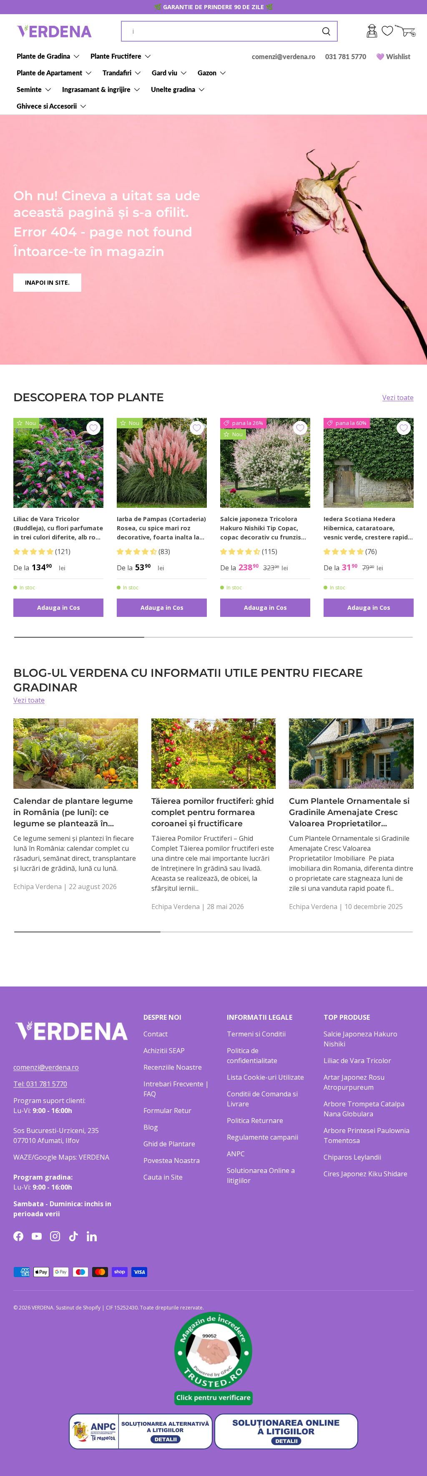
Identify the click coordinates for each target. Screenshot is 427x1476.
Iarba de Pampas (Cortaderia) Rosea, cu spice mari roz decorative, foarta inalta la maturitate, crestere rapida (161, 528)
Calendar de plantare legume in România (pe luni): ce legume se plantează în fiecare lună (73, 813)
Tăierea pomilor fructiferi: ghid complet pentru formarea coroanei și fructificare (212, 812)
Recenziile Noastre (172, 1067)
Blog (150, 1127)
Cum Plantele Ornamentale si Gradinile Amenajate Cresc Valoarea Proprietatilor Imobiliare (349, 813)
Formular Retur (167, 1110)
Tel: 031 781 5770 (40, 1083)
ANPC (236, 1153)
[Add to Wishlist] (93, 428)
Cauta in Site (163, 1177)
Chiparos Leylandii (352, 1157)
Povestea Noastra (171, 1160)
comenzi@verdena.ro (283, 56)
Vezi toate (398, 397)
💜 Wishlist (393, 56)
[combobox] (229, 31)
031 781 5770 (345, 56)
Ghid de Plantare (169, 1143)
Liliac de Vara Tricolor (357, 1060)
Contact (155, 1034)
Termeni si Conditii (256, 1034)
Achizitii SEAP (164, 1050)
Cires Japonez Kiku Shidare (365, 1173)
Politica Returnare (255, 1120)
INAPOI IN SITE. (47, 282)
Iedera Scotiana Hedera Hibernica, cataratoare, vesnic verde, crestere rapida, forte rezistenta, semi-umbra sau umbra (368, 528)
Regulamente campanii (262, 1137)
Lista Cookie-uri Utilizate (265, 1077)
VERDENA (42, 1307)
